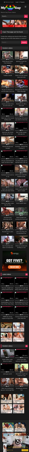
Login (16, 2)
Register (22, 2)
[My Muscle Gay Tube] (12, 8)
